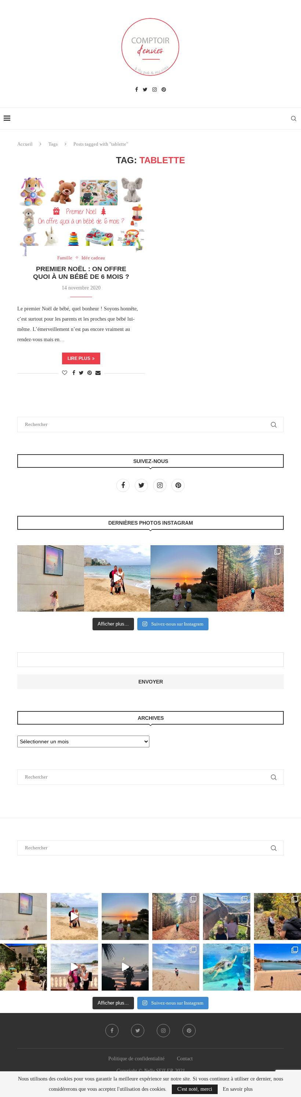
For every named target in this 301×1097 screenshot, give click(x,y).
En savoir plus (238, 1089)
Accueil (25, 144)
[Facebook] (136, 90)
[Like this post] (64, 373)
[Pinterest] (164, 90)
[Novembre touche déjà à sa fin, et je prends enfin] (117, 578)
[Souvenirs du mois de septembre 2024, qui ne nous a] (125, 967)
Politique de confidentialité (136, 1058)
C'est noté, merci (194, 1089)
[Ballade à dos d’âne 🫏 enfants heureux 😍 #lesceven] (226, 916)
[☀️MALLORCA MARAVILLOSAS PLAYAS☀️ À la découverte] (175, 967)
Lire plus (79, 358)
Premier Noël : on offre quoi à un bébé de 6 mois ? (81, 272)
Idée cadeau (93, 257)
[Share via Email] (98, 373)
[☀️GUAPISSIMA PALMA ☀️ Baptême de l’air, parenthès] (277, 967)
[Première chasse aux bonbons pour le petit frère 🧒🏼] (23, 967)
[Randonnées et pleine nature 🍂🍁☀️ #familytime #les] (250, 578)
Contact (185, 1058)
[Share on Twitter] (81, 373)
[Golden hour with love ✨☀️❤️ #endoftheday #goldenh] (183, 578)
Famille (64, 257)
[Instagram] (154, 90)
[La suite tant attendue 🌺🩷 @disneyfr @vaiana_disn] (50, 578)
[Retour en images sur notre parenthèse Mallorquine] (74, 967)
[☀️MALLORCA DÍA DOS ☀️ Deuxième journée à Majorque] (226, 967)
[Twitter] (145, 90)
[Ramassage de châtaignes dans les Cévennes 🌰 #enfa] (277, 916)
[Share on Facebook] (73, 373)
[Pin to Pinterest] (89, 373)
